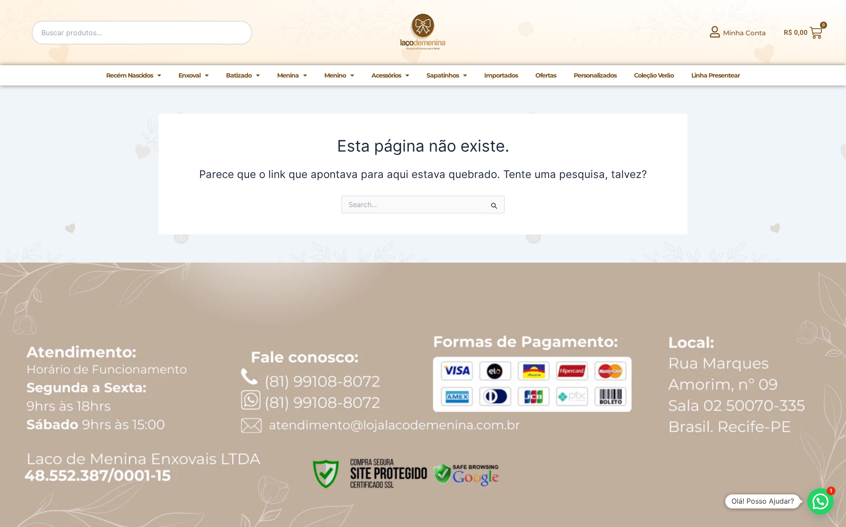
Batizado (239, 75)
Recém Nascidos (129, 75)
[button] (820, 501)
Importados (501, 75)
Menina (288, 75)
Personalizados (595, 75)
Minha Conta (744, 33)
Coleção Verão (654, 75)
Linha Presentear (715, 75)
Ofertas (545, 75)
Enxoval (189, 75)
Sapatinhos (443, 75)
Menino (335, 75)
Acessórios (386, 75)
